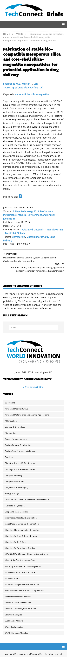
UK (40, 87)
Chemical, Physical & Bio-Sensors (20, 463)
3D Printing (10, 402)
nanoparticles (22, 94)
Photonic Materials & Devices (18, 596)
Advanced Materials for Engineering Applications (27, 414)
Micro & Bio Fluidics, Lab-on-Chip (19, 560)
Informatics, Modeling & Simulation (21, 517)
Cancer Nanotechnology (16, 439)
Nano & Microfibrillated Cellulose (20, 572)
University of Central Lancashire (20, 87)
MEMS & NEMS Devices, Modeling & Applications (27, 554)
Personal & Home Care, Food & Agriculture (24, 590)
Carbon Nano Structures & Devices (20, 451)
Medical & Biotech (15, 233)
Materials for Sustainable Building (20, 548)
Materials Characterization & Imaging (22, 530)
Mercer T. (27, 83)
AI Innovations (11, 420)
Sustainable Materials (15, 620)
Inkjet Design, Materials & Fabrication (22, 523)
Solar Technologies (13, 614)
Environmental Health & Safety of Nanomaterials (27, 499)
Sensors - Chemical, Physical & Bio (20, 608)
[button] (62, 24)
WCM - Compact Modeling (16, 633)
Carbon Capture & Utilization (18, 445)
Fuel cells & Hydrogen (15, 505)
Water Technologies (14, 627)
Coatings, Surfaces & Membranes (20, 469)
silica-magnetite (40, 94)
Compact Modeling (13, 475)
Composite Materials (14, 481)
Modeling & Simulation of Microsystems (23, 566)
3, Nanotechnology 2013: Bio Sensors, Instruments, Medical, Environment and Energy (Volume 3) (29, 215)
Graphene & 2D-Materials (16, 511)
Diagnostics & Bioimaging (16, 487)
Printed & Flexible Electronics (18, 602)
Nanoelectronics (12, 578)
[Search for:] (33, 327)
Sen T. (37, 83)
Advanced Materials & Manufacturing (42, 229)
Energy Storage (12, 493)
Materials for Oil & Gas (15, 542)
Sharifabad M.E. (12, 83)
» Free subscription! (33, 387)
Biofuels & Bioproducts (15, 426)
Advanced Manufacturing (16, 408)
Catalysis (9, 457)
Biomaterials (18, 236)
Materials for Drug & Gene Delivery (21, 536)
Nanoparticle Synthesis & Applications (22, 584)
